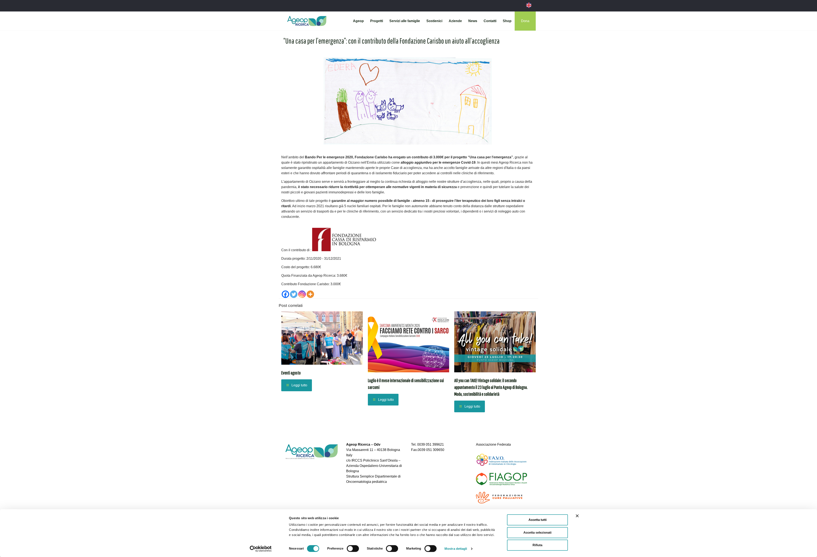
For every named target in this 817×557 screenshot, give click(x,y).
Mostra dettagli (455, 548)
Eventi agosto (291, 372)
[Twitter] (293, 294)
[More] (310, 294)
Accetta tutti (537, 520)
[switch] (353, 548)
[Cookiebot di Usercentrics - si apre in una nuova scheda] (260, 549)
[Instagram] (302, 294)
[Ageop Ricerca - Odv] (307, 21)
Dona (525, 21)
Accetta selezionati (537, 532)
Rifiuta (537, 545)
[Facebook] (285, 294)
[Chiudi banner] (577, 515)
